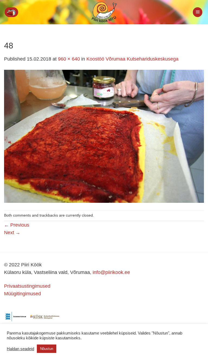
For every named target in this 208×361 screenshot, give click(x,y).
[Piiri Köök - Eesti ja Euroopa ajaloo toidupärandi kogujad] (104, 12)
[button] (11, 12)
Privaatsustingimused (27, 286)
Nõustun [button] (46, 349)
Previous (16, 225)
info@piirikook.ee (111, 272)
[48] (104, 136)
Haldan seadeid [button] (20, 349)
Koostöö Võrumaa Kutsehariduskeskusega (132, 59)
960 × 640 (69, 59)
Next (12, 232)
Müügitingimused (22, 293)
